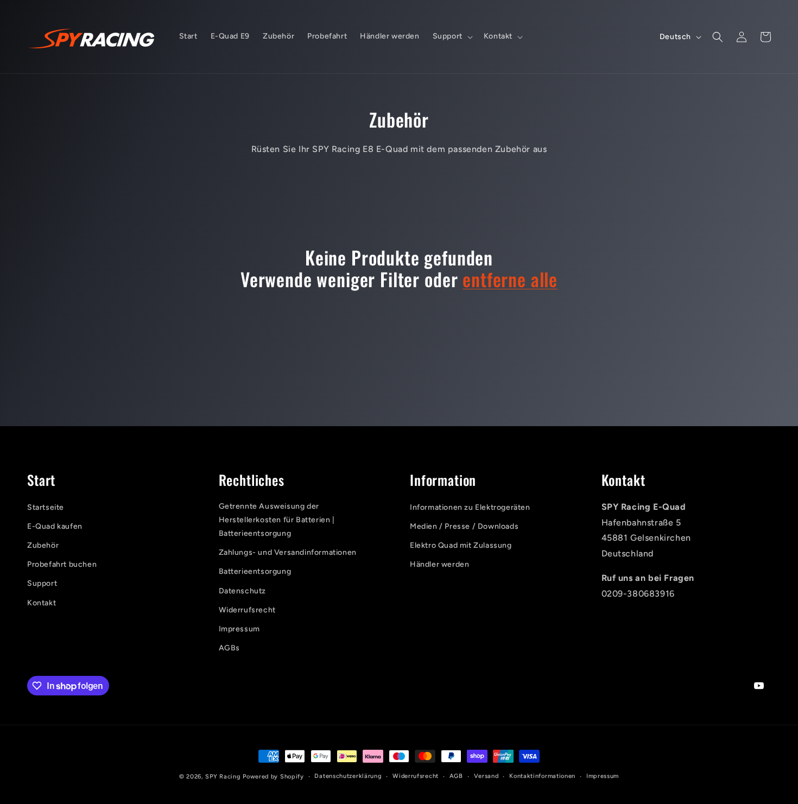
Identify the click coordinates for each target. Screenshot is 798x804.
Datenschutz (243, 591)
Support (42, 583)
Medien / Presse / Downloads (464, 526)
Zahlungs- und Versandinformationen (288, 552)
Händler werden (439, 564)
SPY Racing (222, 776)
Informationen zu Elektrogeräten (470, 507)
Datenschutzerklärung (348, 776)
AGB (456, 776)
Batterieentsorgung (255, 571)
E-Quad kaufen (55, 526)
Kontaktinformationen (542, 776)
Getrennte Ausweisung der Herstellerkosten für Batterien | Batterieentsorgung (277, 520)
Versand (486, 776)
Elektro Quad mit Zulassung (461, 545)
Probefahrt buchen (62, 564)
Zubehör (43, 545)
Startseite (45, 507)
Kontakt (41, 602)
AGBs (229, 648)
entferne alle (510, 279)
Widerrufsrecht (247, 610)
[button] (451, 36)
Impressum (239, 629)
